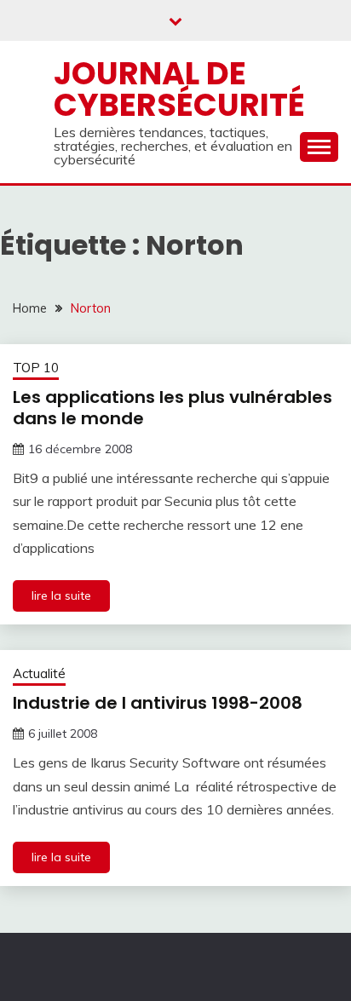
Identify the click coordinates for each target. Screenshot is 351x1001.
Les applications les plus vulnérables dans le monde (172, 407)
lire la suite (61, 595)
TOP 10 (36, 368)
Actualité (39, 673)
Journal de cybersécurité (179, 89)
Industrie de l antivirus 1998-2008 (157, 703)
